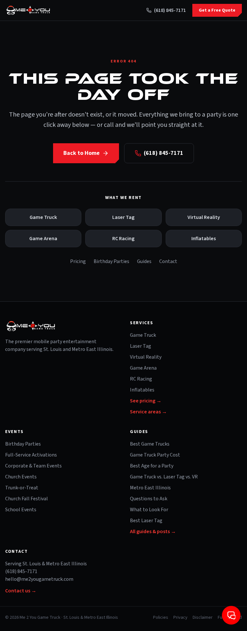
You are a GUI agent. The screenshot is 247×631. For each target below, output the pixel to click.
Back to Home (81, 153)
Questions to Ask (148, 498)
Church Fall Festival (26, 498)
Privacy (180, 617)
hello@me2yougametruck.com (39, 579)
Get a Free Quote (217, 10)
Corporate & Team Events (33, 465)
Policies (160, 617)
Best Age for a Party (151, 465)
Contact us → (20, 590)
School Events (20, 509)
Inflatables (203, 238)
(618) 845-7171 (170, 10)
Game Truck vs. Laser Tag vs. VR (164, 476)
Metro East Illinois (150, 487)
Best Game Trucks (149, 443)
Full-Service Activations (31, 454)
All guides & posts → (153, 531)
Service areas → (148, 411)
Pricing (78, 261)
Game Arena (43, 238)
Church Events (21, 476)
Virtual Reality (204, 217)
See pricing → (145, 400)
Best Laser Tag (146, 520)
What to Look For (149, 509)
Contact (168, 261)
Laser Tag (123, 217)
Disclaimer (203, 617)
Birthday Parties (111, 261)
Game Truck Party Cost (155, 454)
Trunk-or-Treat (21, 487)
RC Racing (123, 238)
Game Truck (43, 217)
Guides (144, 261)
